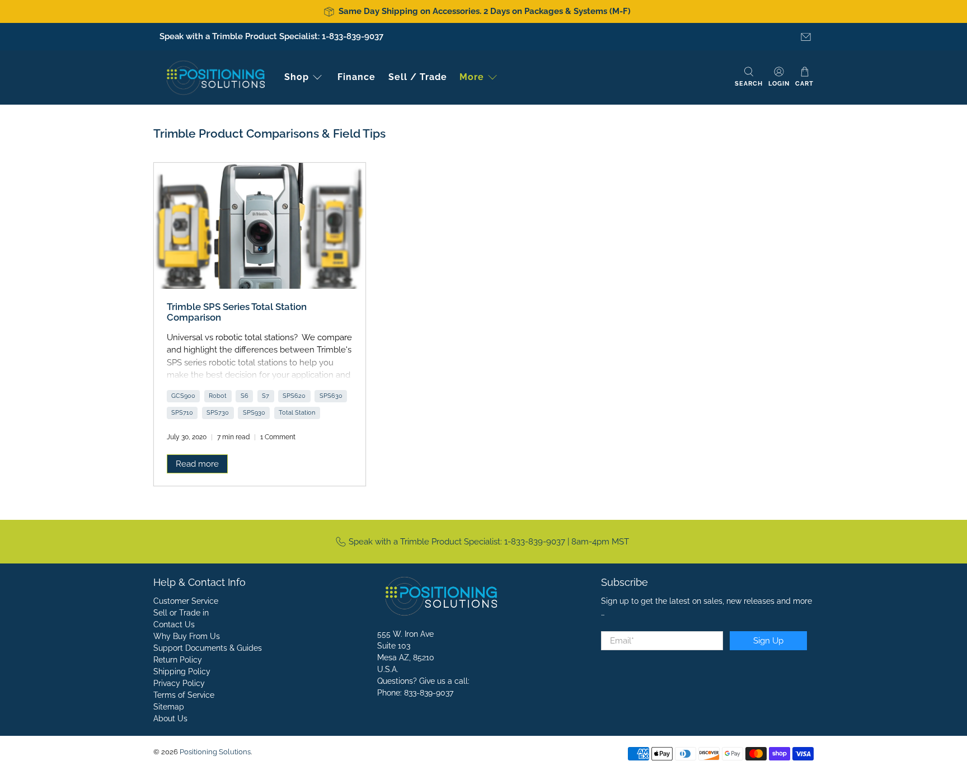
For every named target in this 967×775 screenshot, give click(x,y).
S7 (265, 396)
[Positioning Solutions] (215, 77)
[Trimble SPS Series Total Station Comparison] (259, 226)
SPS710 (182, 412)
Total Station (297, 412)
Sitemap (168, 706)
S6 (244, 396)
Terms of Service (183, 695)
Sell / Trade (417, 77)
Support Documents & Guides (207, 648)
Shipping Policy (181, 671)
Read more (197, 464)
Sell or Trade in (181, 612)
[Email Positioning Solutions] (806, 37)
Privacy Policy (179, 683)
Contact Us (174, 624)
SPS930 (254, 412)
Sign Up (768, 641)
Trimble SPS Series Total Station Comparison (237, 312)
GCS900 (183, 396)
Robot (218, 396)
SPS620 (294, 396)
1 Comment (277, 437)
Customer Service (185, 600)
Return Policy (177, 659)
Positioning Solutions (215, 752)
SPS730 (217, 412)
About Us (170, 718)
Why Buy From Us (186, 636)
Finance (356, 77)
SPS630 (331, 396)
